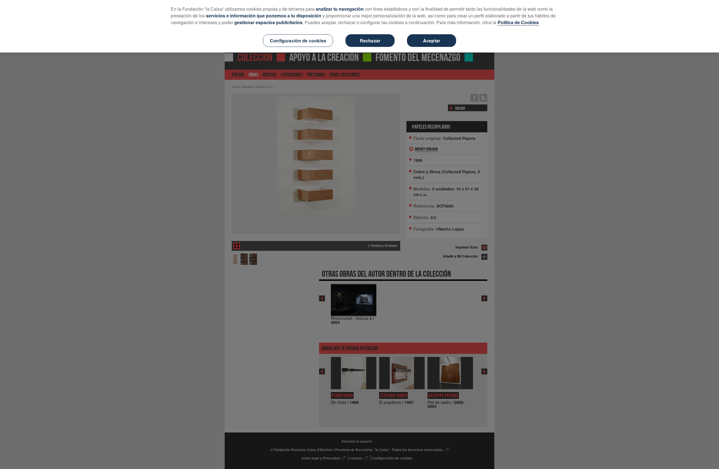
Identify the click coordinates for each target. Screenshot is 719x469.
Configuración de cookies (298, 40)
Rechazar (370, 40)
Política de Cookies (518, 22)
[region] (359, 26)
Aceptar (431, 40)
